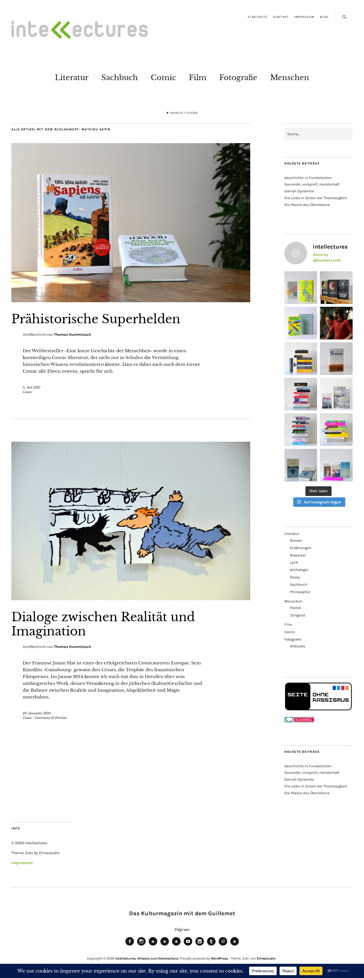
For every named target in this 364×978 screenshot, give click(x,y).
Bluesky (153, 945)
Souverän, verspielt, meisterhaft (312, 184)
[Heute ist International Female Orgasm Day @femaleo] (336, 429)
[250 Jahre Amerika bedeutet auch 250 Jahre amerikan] (300, 358)
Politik (295, 608)
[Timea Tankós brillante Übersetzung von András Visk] (336, 358)
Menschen (289, 77)
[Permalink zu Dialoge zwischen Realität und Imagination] (130, 598)
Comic (163, 77)
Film (197, 77)
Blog (324, 17)
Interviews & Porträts (51, 718)
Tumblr (211, 945)
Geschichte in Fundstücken (308, 178)
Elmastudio (266, 958)
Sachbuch (119, 77)
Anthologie (299, 570)
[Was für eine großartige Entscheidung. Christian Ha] (300, 287)
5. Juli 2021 (31, 387)
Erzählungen (300, 548)
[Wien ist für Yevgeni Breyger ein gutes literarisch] (300, 323)
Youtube (188, 945)
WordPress (219, 958)
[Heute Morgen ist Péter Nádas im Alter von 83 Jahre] (336, 287)
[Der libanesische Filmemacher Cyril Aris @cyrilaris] (336, 323)
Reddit (223, 945)
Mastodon (164, 945)
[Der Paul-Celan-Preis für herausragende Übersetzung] (300, 465)
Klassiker (298, 555)
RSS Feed (176, 945)
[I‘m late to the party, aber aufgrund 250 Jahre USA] (300, 394)
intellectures (125, 958)
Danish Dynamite (299, 191)
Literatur (71, 77)
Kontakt (281, 17)
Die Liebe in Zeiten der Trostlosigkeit (315, 198)
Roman (296, 540)
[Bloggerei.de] (299, 721)
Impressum (304, 17)
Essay (295, 577)
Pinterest (234, 945)
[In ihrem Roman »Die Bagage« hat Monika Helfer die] (336, 465)
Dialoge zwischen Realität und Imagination (103, 624)
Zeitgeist (297, 615)
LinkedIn (199, 945)
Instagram (141, 945)
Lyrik (294, 562)
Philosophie (300, 592)
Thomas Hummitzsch (72, 334)
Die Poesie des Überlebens (307, 205)
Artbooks (297, 646)
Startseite (258, 17)
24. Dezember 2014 (37, 713)
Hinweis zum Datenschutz (158, 958)
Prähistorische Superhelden (95, 319)
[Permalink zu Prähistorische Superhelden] (130, 300)
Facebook (129, 945)
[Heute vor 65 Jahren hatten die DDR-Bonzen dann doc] (336, 394)
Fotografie (238, 77)
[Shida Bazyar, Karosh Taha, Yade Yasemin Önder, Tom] (300, 429)
